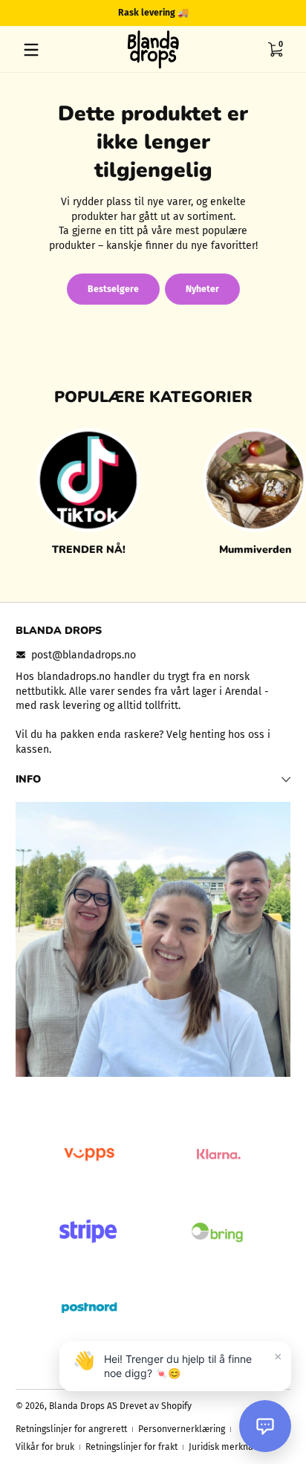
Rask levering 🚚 (153, 12)
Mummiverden (255, 549)
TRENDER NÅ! (89, 549)
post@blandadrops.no (83, 655)
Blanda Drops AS (84, 1406)
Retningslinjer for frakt (131, 1447)
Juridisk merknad (223, 1447)
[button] (274, 50)
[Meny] (31, 49)
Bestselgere (113, 289)
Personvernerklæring (181, 1429)
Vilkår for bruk (45, 1447)
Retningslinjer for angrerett (71, 1429)
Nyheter (202, 289)
